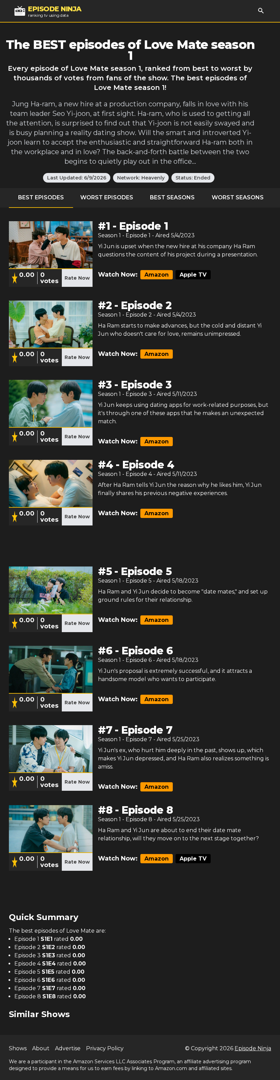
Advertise (68, 1048)
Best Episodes (41, 197)
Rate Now (77, 278)
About (41, 1048)
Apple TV (193, 274)
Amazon (156, 274)
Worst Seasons (238, 197)
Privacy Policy (105, 1048)
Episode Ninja (253, 1048)
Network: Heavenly (141, 178)
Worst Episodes (106, 197)
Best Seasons (172, 197)
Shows (18, 1048)
